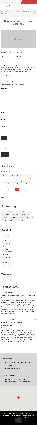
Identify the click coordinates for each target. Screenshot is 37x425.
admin (5, 52)
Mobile (7, 249)
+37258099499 (9, 365)
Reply (4, 138)
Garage (22, 214)
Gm (28, 214)
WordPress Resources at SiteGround (18, 295)
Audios (7, 235)
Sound (11, 220)
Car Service (5, 214)
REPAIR (4, 220)
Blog (9, 76)
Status (7, 262)
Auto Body (11, 211)
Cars (29, 211)
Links (6, 246)
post (6, 254)
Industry (4, 217)
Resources (8, 260)
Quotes (7, 257)
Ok (18, 420)
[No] (32, 418)
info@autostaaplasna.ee (12, 368)
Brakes (19, 211)
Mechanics (13, 217)
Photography (9, 252)
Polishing (30, 217)
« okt (2, 197)
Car (24, 211)
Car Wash (15, 214)
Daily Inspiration (10, 241)
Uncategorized (9, 265)
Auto (3, 211)
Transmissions (20, 220)
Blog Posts (11, 11)
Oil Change (21, 217)
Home (3, 11)
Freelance (8, 243)
